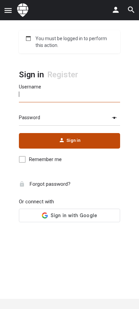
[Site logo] (23, 10)
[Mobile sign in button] (115, 9)
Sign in (31, 74)
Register (62, 74)
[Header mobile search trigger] (131, 9)
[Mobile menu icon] (8, 10)
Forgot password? (49, 184)
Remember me (45, 159)
